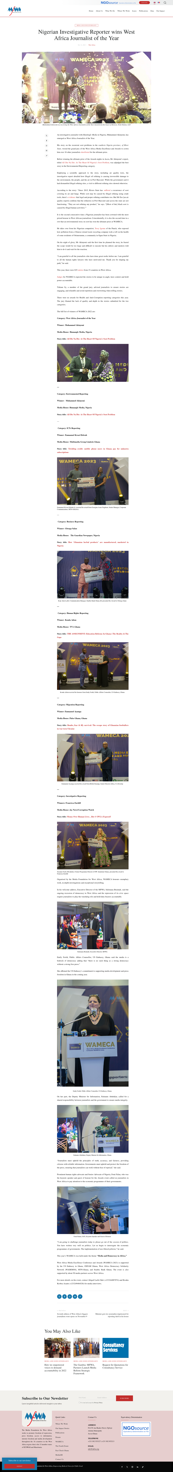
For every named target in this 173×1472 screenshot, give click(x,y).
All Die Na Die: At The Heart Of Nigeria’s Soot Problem (91, 338)
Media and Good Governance (86, 25)
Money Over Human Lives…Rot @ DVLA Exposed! (89, 816)
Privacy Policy (98, 1403)
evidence (71, 197)
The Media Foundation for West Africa (40, 1466)
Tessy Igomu (100, 228)
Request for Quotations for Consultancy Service (115, 1366)
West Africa (92, 45)
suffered (107, 190)
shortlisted (85, 152)
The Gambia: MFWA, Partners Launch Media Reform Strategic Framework (84, 1369)
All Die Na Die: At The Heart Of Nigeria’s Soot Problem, (86, 162)
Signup (19, 1466)
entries (80, 270)
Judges (60, 276)
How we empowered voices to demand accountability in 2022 (55, 1367)
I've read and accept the (91, 1403)
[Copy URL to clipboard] (46, 156)
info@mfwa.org (93, 1449)
